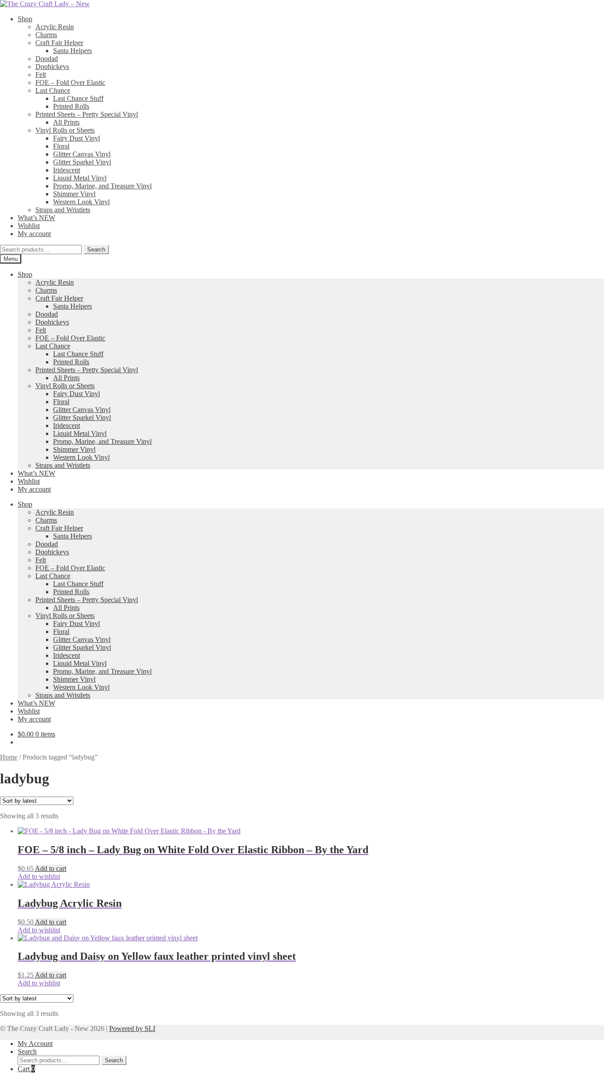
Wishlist (29, 225)
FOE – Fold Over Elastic (70, 82)
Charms (46, 34)
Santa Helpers (72, 50)
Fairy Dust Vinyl (76, 138)
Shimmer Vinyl (74, 194)
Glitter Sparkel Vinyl (82, 162)
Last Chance (52, 90)
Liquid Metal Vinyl (80, 178)
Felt (40, 74)
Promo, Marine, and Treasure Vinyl (102, 186)
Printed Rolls (71, 106)
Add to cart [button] (50, 868)
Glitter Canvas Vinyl (82, 154)
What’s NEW (36, 217)
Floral (61, 146)
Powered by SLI (132, 1028)
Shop (25, 19)
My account (34, 233)
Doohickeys (52, 66)
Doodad (46, 58)
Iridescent (66, 170)
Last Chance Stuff (78, 98)
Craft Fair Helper (59, 42)
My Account (35, 1043)
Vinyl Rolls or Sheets (65, 130)
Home (8, 757)
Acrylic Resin (54, 27)
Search (96, 249)
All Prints (66, 122)
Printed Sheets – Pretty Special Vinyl (86, 114)
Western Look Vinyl (81, 202)
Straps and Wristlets (62, 210)
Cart (26, 1068)
